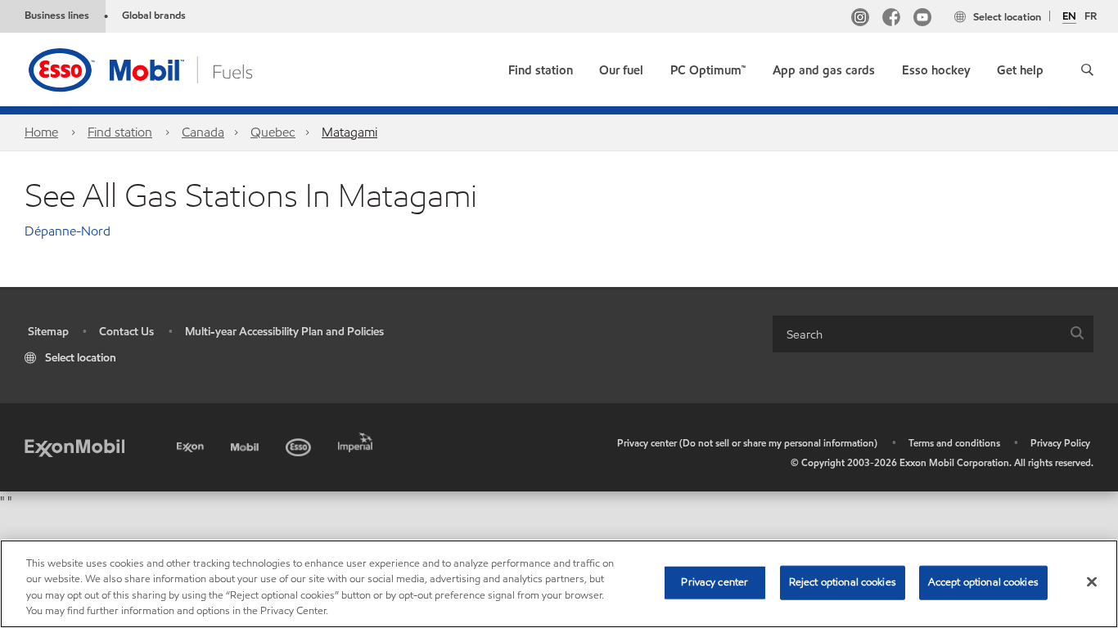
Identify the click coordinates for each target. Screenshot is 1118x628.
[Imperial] (357, 439)
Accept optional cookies (983, 582)
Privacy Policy (1060, 443)
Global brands (154, 15)
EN (1069, 17)
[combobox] (933, 334)
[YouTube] (922, 19)
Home (41, 132)
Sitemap (48, 331)
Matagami (349, 132)
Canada (203, 132)
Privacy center (714, 582)
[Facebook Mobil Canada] (891, 19)
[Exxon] (192, 444)
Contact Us (126, 331)
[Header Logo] (166, 68)
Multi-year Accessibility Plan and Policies (284, 331)
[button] (1087, 69)
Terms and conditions (954, 443)
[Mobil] (246, 444)
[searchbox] (917, 334)
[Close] (1092, 581)
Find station (120, 132)
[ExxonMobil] (74, 447)
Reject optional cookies (842, 582)
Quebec (272, 132)
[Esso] (300, 444)
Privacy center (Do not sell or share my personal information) (747, 443)
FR (1090, 16)
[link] (540, 66)
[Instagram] (860, 19)
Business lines (57, 15)
